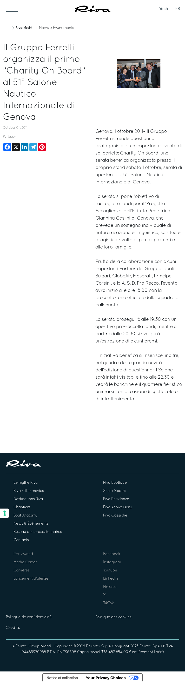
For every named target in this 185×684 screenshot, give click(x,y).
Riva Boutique (115, 482)
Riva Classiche (115, 515)
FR (177, 9)
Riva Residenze (116, 499)
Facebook (111, 554)
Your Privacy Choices (106, 677)
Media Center (25, 562)
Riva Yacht (23, 28)
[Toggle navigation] (14, 9)
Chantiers (21, 507)
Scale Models (114, 491)
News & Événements (56, 28)
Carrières (21, 570)
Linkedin (110, 578)
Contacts (21, 540)
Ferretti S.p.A (98, 646)
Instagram (112, 562)
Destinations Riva (28, 499)
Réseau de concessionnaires (37, 532)
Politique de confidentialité (29, 617)
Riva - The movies (28, 491)
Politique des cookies (113, 617)
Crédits (13, 628)
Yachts (165, 9)
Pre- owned (23, 554)
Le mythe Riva (25, 482)
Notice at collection (62, 677)
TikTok (108, 603)
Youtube (110, 570)
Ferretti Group (27, 646)
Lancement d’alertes (30, 578)
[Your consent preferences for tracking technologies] (4, 513)
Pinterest (110, 587)
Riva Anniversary (117, 507)
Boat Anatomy (25, 515)
